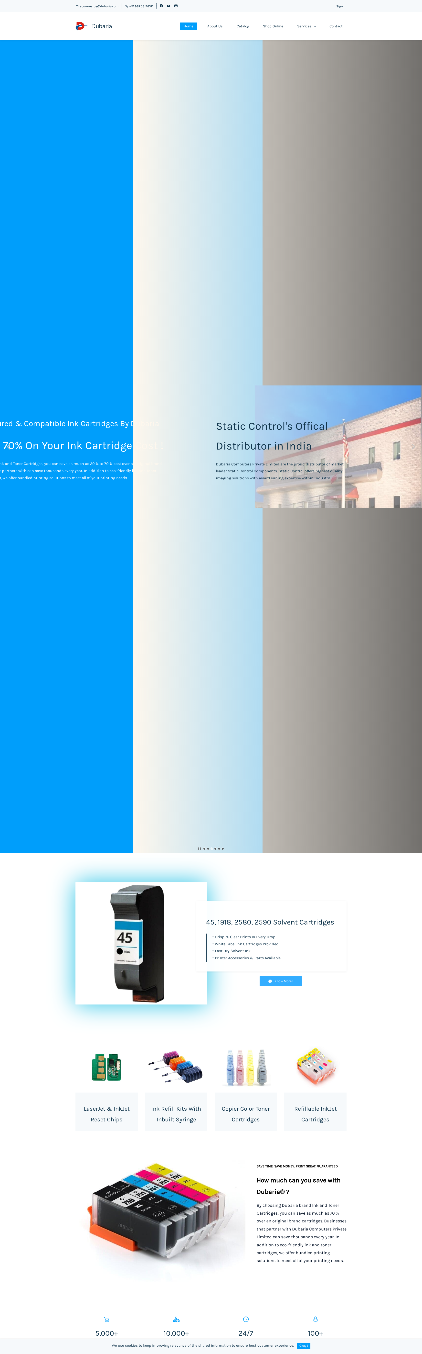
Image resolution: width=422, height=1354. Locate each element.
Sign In (341, 6)
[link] (164, 1163)
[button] (8, 446)
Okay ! (303, 1345)
